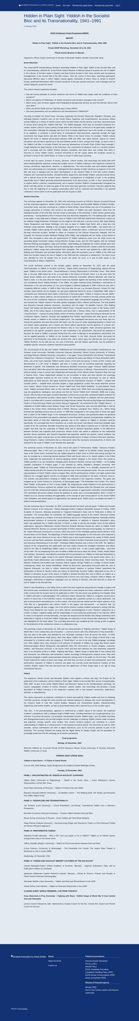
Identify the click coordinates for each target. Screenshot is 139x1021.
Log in (117, 5)
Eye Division (23, 1009)
